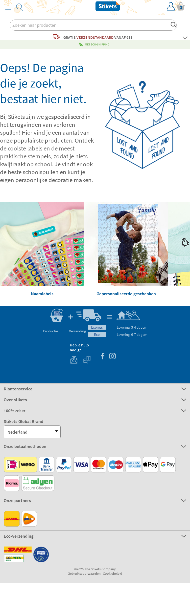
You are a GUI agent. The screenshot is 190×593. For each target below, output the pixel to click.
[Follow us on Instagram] (112, 356)
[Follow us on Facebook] (102, 356)
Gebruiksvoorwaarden (84, 573)
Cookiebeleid (112, 573)
